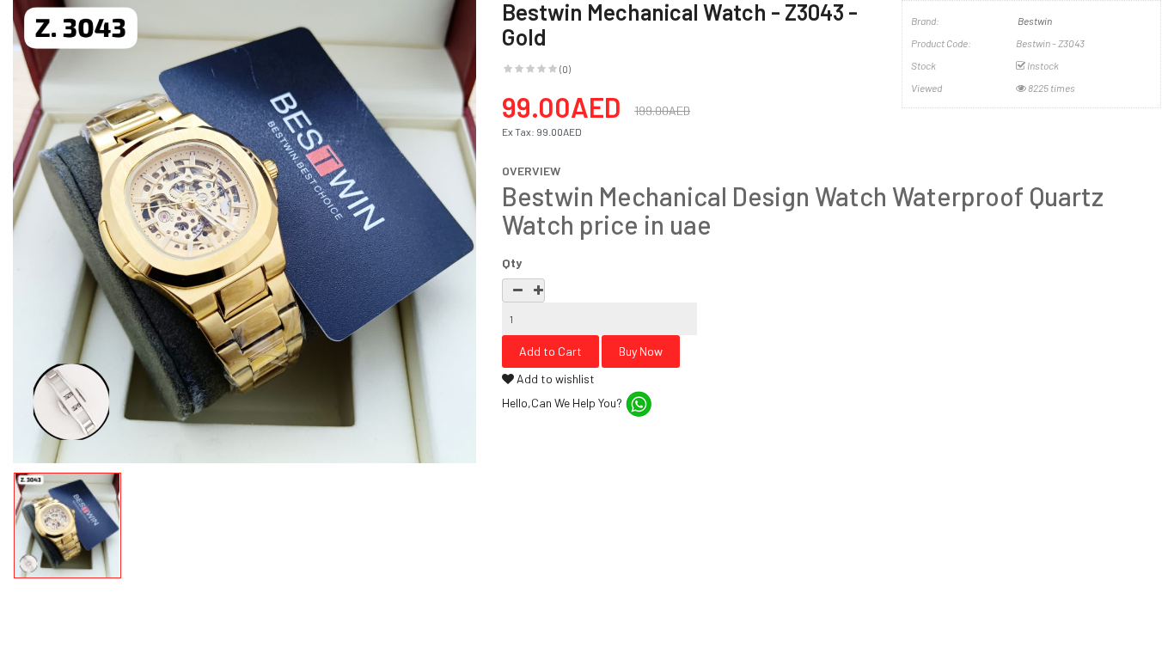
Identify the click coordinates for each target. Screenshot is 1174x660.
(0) (565, 69)
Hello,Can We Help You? (563, 402)
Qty (512, 262)
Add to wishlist (554, 378)
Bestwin (1035, 21)
